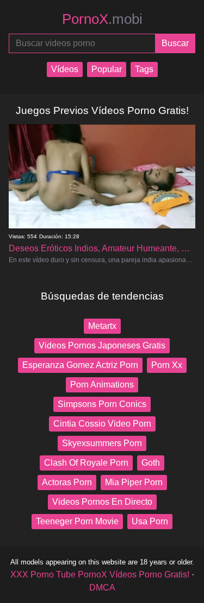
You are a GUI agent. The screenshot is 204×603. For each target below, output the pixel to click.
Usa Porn (150, 521)
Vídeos (64, 69)
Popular (106, 69)
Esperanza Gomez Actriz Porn (80, 365)
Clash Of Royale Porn (86, 462)
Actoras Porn (67, 482)
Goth (150, 462)
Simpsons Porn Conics (102, 404)
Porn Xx (166, 365)
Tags (144, 69)
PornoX (102, 19)
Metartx (102, 326)
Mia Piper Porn (134, 482)
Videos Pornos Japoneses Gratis (102, 345)
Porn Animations (102, 384)
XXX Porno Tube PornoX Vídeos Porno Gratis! (99, 574)
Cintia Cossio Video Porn (102, 423)
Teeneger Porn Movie (77, 521)
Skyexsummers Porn (102, 443)
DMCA (102, 587)
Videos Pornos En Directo (102, 501)
